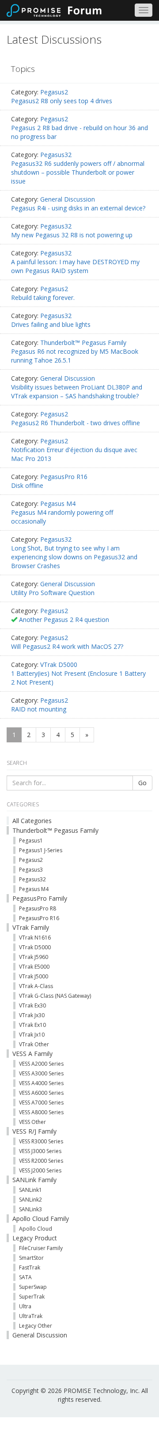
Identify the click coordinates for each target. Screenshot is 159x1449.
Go (142, 783)
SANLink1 (30, 1190)
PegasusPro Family (39, 898)
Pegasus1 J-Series (40, 850)
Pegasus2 (54, 92)
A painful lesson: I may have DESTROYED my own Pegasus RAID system (75, 266)
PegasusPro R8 (37, 908)
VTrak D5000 (58, 664)
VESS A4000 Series (41, 1083)
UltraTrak (30, 1316)
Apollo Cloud (35, 1228)
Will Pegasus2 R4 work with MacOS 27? (67, 646)
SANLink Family (34, 1180)
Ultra (25, 1306)
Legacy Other (35, 1325)
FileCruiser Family (41, 1248)
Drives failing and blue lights (51, 324)
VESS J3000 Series (40, 1151)
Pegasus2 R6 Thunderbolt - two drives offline (75, 423)
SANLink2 (30, 1199)
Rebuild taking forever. (43, 297)
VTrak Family (30, 927)
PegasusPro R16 (63, 476)
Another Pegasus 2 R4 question (64, 619)
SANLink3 (30, 1209)
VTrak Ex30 (32, 1005)
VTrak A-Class (36, 986)
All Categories (32, 820)
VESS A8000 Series (41, 1112)
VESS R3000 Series (41, 1141)
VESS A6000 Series (41, 1093)
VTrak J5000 (33, 976)
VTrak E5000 (34, 966)
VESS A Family (32, 1053)
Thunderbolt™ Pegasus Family (83, 342)
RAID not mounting (38, 709)
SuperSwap (33, 1287)
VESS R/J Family (34, 1131)
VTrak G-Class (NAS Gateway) (55, 996)
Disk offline (27, 485)
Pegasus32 (56, 154)
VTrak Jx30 (32, 1015)
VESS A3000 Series (41, 1073)
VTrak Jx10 (32, 1034)
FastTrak (29, 1267)
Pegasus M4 (58, 503)
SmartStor (31, 1258)
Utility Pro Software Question (53, 592)
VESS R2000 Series (41, 1160)
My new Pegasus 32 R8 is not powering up (71, 235)
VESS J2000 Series (40, 1170)
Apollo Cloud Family (40, 1218)
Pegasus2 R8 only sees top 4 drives (61, 101)
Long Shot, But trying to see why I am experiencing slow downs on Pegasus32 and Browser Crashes (74, 557)
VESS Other (32, 1122)
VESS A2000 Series (41, 1063)
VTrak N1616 (35, 937)
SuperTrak (32, 1296)
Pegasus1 (31, 840)
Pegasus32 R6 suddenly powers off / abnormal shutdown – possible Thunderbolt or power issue (77, 172)
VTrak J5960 (33, 957)
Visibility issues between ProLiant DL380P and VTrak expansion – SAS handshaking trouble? (76, 391)
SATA (25, 1277)
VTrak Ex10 (32, 1025)
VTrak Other (34, 1044)
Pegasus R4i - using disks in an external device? (78, 208)
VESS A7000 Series (41, 1102)
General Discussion (67, 199)
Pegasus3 (31, 869)
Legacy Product (34, 1238)
